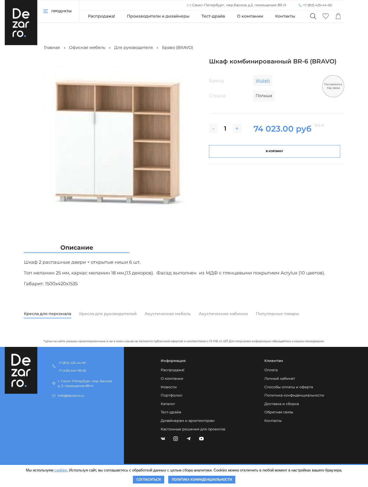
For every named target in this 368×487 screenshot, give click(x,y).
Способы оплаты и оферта (288, 387)
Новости (169, 387)
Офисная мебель (87, 47)
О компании (250, 16)
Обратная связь (278, 412)
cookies (60, 470)
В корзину (274, 151)
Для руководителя (133, 47)
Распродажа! (101, 16)
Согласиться (148, 479)
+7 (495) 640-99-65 (72, 370)
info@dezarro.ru (71, 396)
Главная (52, 47)
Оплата (271, 370)
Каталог (168, 404)
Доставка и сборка (281, 404)
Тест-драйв (213, 16)
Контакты (285, 16)
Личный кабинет (279, 378)
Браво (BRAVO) (177, 47)
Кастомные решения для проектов (193, 429)
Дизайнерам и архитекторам (188, 420)
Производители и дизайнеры (158, 16)
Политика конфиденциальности (294, 395)
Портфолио (171, 395)
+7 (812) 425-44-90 (317, 5)
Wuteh (263, 80)
